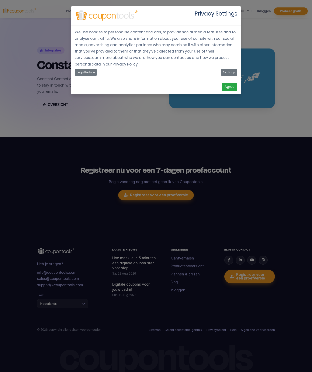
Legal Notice (86, 72)
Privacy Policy (125, 64)
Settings (229, 72)
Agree (230, 86)
